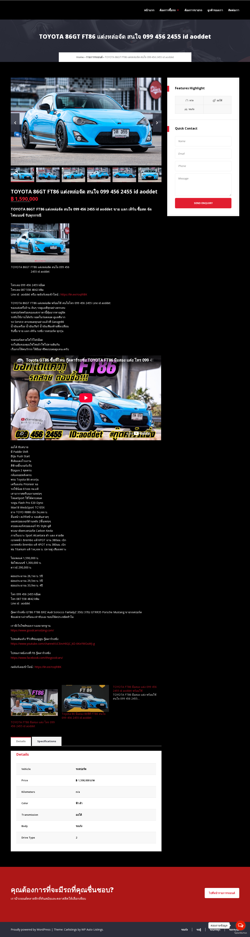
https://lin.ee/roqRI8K (74, 294)
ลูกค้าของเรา (215, 10)
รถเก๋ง (79, 826)
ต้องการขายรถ (193, 10)
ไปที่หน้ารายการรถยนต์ (222, 893)
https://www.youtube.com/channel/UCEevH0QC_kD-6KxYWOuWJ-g (53, 643)
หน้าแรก (149, 10)
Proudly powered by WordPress (31, 929)
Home (80, 57)
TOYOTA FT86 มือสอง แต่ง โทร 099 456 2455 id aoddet (33, 724)
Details (21, 741)
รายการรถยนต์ (94, 57)
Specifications (46, 741)
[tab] (21, 741)
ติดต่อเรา (233, 10)
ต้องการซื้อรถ (168, 10)
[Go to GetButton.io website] (240, 933)
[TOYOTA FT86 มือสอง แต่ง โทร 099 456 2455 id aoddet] (34, 702)
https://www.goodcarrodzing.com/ (32, 630)
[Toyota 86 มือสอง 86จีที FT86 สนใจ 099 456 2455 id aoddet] (85, 698)
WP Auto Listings (92, 929)
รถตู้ (198, 929)
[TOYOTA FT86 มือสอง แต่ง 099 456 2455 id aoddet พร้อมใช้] (138, 693)
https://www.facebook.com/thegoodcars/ (37, 658)
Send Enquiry (203, 203)
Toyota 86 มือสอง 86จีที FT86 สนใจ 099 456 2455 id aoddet (83, 716)
